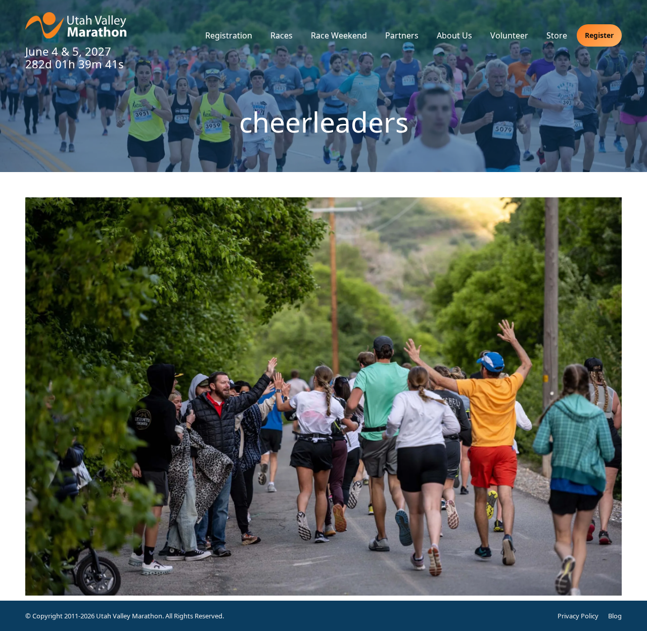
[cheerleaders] (323, 396)
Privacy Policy (578, 615)
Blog (615, 615)
